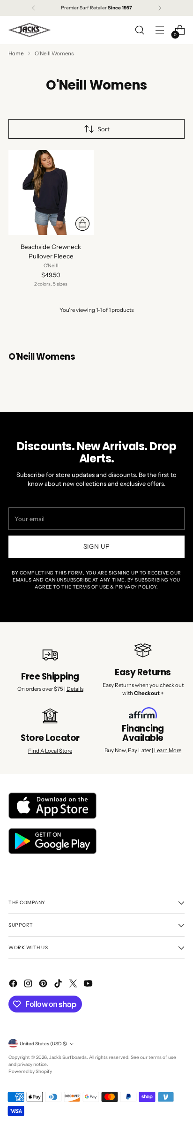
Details (75, 689)
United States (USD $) (43, 1044)
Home (15, 53)
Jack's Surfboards (68, 1057)
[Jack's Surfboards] (29, 30)
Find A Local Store (50, 751)
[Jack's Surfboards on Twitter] (74, 984)
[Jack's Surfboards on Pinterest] (44, 984)
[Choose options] (82, 223)
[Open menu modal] (159, 30)
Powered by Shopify (30, 1071)
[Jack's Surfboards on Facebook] (14, 984)
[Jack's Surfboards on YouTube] (89, 984)
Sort (103, 129)
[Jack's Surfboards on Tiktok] (59, 984)
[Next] (159, 8)
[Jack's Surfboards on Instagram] (29, 984)
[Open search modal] (139, 30)
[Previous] (33, 8)
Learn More (167, 750)
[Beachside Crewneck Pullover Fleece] (51, 192)
